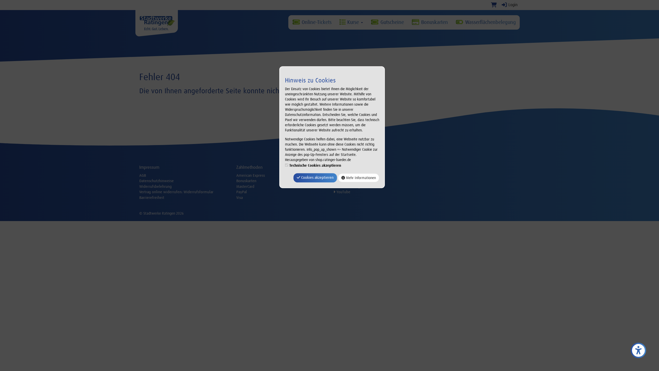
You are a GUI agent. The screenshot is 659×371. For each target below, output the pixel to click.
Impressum (149, 167)
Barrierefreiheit (151, 197)
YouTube (342, 192)
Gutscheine (391, 22)
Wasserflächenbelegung (490, 22)
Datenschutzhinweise (156, 180)
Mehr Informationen (360, 177)
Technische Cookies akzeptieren (315, 165)
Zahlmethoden (249, 167)
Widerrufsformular (198, 192)
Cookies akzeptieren (317, 177)
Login (512, 4)
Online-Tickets (316, 22)
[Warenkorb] (494, 4)
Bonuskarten (434, 22)
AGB (142, 175)
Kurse (353, 22)
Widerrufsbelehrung (155, 186)
